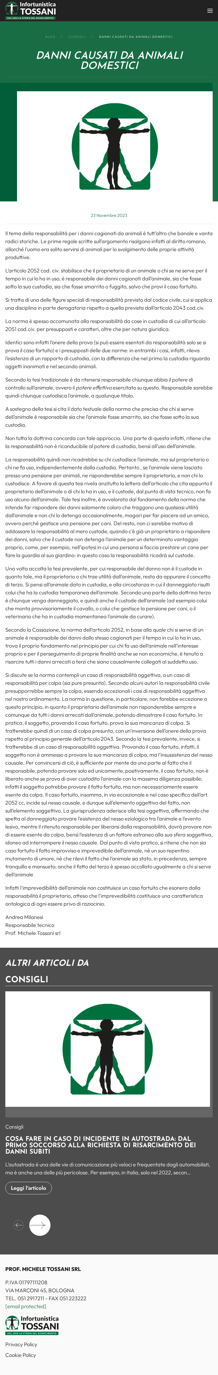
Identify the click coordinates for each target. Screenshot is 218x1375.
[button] (210, 10)
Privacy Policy (21, 1344)
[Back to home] (30, 10)
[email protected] (25, 1306)
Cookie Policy (20, 1355)
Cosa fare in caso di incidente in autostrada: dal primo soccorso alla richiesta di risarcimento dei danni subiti (100, 1145)
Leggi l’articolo (28, 1188)
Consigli (14, 1126)
